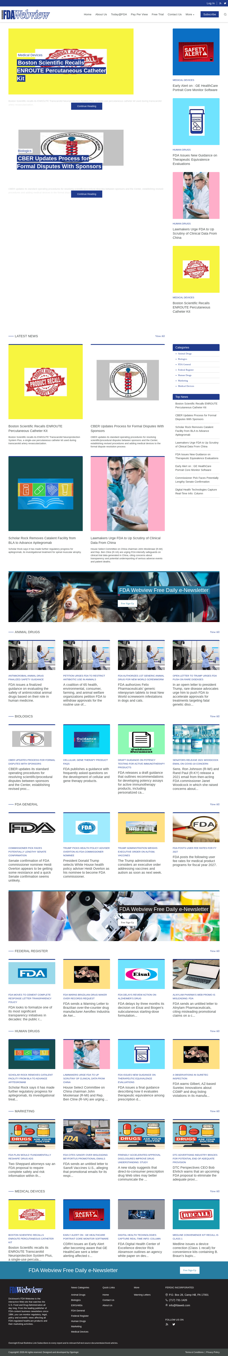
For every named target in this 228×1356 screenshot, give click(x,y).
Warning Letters (142, 1294)
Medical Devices (183, 80)
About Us (101, 14)
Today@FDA (119, 14)
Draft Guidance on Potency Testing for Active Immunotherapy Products (141, 764)
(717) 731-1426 (178, 1300)
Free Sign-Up (127, 603)
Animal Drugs (185, 353)
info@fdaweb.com (179, 1305)
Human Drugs (182, 149)
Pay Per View (139, 14)
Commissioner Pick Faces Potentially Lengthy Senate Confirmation (27, 852)
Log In (211, 3)
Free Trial (158, 14)
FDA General (184, 364)
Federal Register (186, 369)
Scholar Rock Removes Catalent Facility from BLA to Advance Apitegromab (194, 431)
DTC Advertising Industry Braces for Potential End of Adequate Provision (195, 1159)
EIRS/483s (76, 1305)
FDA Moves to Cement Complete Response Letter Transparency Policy (29, 998)
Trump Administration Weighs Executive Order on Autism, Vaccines (137, 852)
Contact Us (175, 14)
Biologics (182, 359)
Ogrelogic (74, 1352)
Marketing (183, 380)
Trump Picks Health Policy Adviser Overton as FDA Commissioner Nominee (86, 852)
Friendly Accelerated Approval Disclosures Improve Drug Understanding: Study (139, 1159)
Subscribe (209, 14)
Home (87, 14)
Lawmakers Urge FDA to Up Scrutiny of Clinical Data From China (195, 233)
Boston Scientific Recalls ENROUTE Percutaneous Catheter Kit (61, 71)
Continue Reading (86, 106)
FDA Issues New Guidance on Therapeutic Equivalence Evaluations (195, 159)
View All (160, 336)
